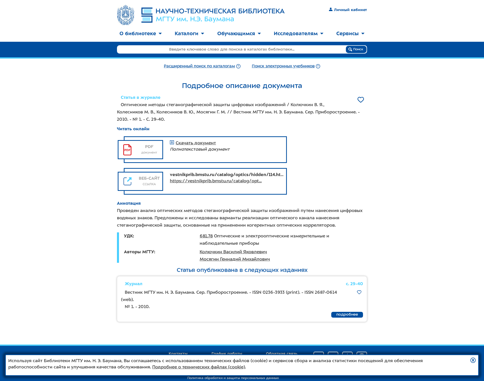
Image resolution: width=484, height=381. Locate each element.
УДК (128, 236)
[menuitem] (140, 33)
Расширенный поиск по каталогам (199, 66)
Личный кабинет (350, 10)
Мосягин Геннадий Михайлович (235, 259)
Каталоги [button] (186, 33)
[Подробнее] (238, 66)
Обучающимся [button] (236, 33)
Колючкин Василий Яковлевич (233, 251)
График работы (226, 354)
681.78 (206, 236)
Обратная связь (281, 354)
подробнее (347, 314)
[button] (473, 360)
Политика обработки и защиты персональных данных (233, 378)
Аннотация (129, 203)
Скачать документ (196, 143)
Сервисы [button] (347, 33)
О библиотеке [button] (137, 33)
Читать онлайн (133, 128)
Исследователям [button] (296, 33)
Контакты (178, 354)
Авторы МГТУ (139, 251)
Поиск (357, 49)
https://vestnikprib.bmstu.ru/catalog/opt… (216, 181)
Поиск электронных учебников (283, 66)
